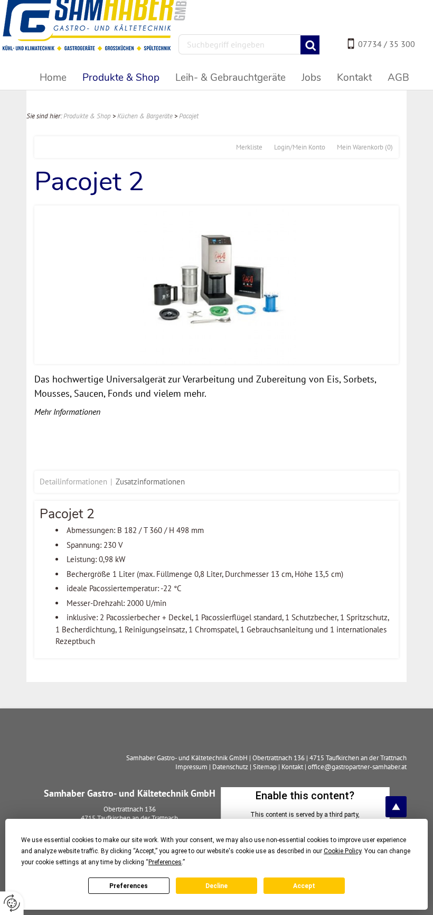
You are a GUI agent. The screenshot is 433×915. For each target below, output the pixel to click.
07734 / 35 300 (386, 44)
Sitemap (265, 766)
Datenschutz (230, 766)
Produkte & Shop (87, 115)
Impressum (191, 766)
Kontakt (292, 766)
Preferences (128, 886)
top (396, 806)
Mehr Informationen (67, 411)
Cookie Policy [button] (342, 851)
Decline (216, 886)
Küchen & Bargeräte (145, 115)
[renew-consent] (12, 903)
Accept (304, 886)
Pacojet (189, 115)
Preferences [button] (165, 862)
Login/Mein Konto (299, 147)
